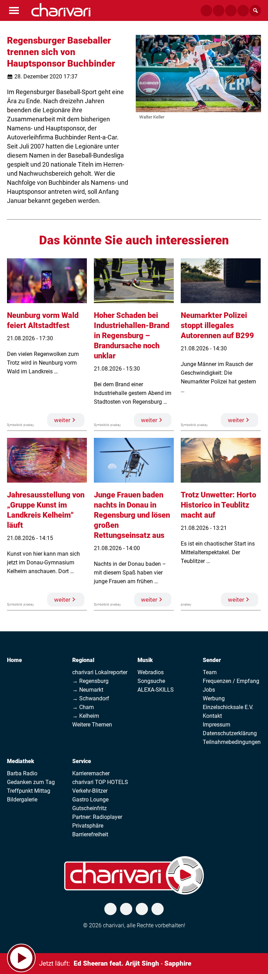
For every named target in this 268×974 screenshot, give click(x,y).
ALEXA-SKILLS (155, 689)
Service (81, 761)
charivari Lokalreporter (99, 672)
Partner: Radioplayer (97, 817)
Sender (212, 660)
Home (14, 660)
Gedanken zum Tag (31, 782)
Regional (83, 660)
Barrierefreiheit (90, 834)
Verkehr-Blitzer (89, 790)
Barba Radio (22, 773)
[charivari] (60, 9)
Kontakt (212, 716)
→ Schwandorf (90, 698)
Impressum (216, 724)
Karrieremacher (91, 773)
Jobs (209, 689)
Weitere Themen (92, 724)
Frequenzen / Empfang (231, 681)
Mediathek (20, 761)
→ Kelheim (85, 716)
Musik (145, 660)
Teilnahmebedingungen (232, 742)
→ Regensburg (90, 681)
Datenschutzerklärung (230, 733)
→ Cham (83, 707)
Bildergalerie (22, 799)
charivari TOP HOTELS (100, 782)
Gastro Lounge (90, 799)
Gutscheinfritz (89, 808)
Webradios (150, 672)
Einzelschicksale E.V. (228, 707)
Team (210, 672)
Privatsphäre (87, 825)
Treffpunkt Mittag (28, 790)
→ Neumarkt (87, 689)
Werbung (214, 698)
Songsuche (151, 681)
